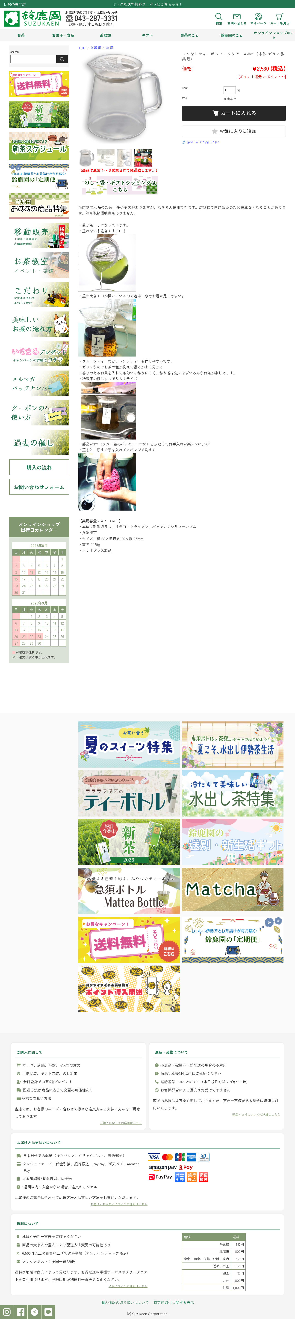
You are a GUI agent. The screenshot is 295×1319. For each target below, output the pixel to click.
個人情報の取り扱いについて (125, 1302)
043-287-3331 (96, 18)
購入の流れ (39, 467)
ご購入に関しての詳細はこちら (121, 1123)
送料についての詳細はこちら (128, 1286)
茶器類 (105, 35)
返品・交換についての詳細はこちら (256, 1114)
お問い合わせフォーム (39, 487)
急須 (109, 47)
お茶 (21, 35)
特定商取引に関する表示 (173, 1302)
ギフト (147, 35)
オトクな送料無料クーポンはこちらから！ (147, 4)
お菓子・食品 (63, 35)
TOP (81, 47)
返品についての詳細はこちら (203, 142)
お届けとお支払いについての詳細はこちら (119, 1204)
